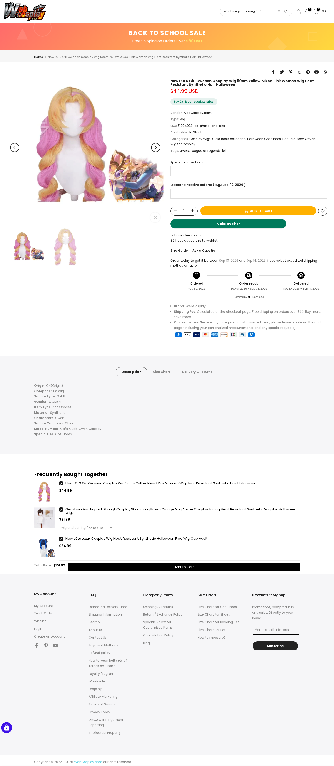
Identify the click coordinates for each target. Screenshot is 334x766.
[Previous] (14, 147)
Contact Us (98, 637)
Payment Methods (103, 645)
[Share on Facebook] (273, 72)
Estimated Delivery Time (108, 607)
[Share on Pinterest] (291, 72)
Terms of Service (102, 704)
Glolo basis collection (229, 138)
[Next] (155, 147)
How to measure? (212, 637)
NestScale (258, 297)
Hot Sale (288, 138)
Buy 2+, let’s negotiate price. (193, 101)
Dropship (95, 689)
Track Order (43, 613)
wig (182, 119)
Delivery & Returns (197, 371)
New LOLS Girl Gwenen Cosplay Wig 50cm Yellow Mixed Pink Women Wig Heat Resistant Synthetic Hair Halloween (160, 483)
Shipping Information (105, 614)
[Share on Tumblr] (299, 72)
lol (224, 150)
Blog (146, 643)
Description (131, 371)
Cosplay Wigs (200, 138)
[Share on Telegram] (308, 72)
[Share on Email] (316, 72)
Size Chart (161, 371)
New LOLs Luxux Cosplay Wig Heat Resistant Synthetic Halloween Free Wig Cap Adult (136, 538)
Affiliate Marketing (103, 696)
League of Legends (206, 150)
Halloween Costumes (264, 138)
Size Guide (179, 250)
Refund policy (99, 652)
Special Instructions (186, 162)
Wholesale (97, 681)
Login (38, 628)
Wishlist (40, 621)
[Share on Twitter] (282, 72)
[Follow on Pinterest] (46, 646)
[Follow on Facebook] (36, 646)
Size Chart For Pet (212, 630)
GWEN (184, 150)
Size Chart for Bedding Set (218, 622)
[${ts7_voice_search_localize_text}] (279, 11)
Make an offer (232, 224)
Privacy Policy (99, 712)
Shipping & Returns (158, 607)
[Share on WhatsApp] (325, 72)
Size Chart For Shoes (214, 614)
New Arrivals (306, 138)
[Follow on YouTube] (55, 646)
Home (38, 56)
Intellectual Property (105, 732)
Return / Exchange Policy (162, 614)
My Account (43, 605)
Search (94, 622)
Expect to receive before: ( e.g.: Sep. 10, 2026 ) (208, 184)
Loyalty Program (101, 673)
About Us (96, 630)
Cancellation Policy (158, 635)
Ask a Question (204, 250)
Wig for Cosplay (182, 144)
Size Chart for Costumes (217, 607)
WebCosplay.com (197, 112)
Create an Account (49, 636)
